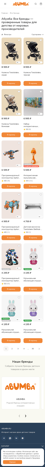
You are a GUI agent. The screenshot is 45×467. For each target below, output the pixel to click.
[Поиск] (35, 4)
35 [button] (33, 349)
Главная (4, 13)
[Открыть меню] (5, 4)
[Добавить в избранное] (19, 40)
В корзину (11, 83)
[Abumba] (21, 4)
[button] (12, 51)
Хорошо (12, 462)
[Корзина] (41, 4)
